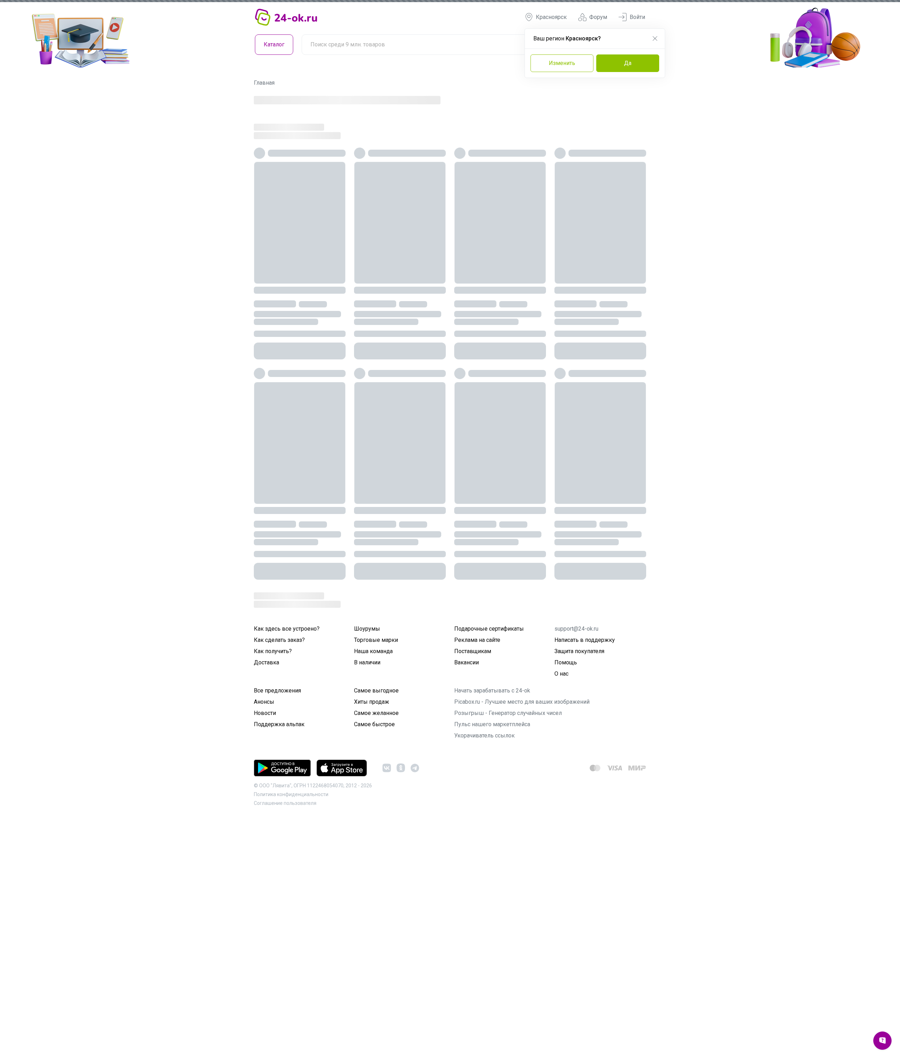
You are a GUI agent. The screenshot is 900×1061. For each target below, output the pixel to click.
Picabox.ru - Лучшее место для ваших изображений (522, 701)
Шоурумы (367, 628)
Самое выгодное (376, 690)
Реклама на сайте (477, 640)
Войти (637, 17)
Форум (598, 17)
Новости (265, 713)
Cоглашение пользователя (285, 803)
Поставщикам (472, 651)
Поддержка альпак (279, 724)
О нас (561, 673)
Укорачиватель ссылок (484, 735)
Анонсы (264, 701)
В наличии (367, 662)
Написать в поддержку (584, 640)
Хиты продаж (371, 701)
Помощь (565, 662)
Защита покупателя (579, 651)
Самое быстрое (374, 724)
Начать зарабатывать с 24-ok (492, 690)
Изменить (562, 63)
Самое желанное (376, 713)
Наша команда (373, 651)
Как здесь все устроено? (287, 628)
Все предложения (277, 690)
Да (627, 63)
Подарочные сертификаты (489, 628)
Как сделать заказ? (279, 640)
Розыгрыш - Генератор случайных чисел (508, 713)
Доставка (266, 662)
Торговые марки (376, 640)
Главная (264, 82)
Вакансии (466, 662)
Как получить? (273, 651)
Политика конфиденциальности (291, 794)
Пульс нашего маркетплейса (492, 724)
